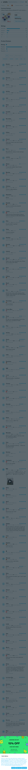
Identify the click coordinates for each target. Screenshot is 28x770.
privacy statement (5, 760)
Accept (13, 768)
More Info (24, 768)
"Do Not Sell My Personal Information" (13, 765)
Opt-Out (18, 768)
